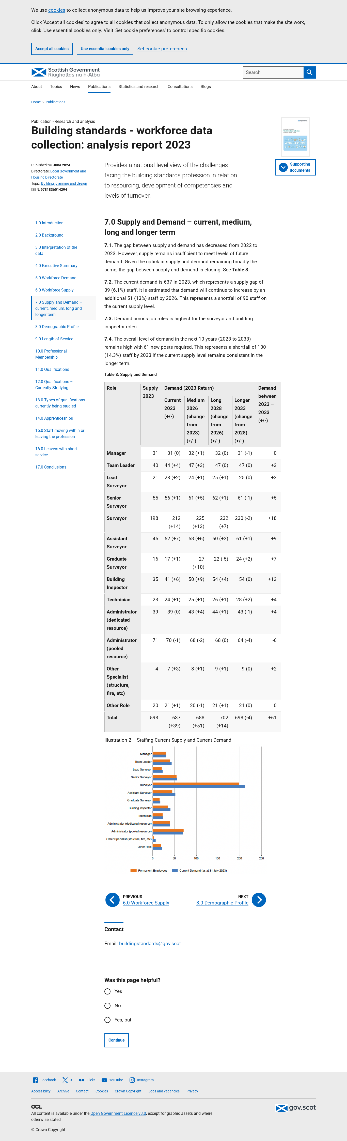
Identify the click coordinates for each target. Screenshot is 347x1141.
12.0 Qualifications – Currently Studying (54, 384)
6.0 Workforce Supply (54, 290)
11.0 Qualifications (52, 369)
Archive (63, 1091)
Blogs (206, 86)
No (118, 1005)
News (75, 86)
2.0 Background (49, 235)
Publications (99, 86)
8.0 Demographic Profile (56, 326)
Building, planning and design (64, 183)
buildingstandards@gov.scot (150, 943)
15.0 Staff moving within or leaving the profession (59, 433)
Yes (118, 991)
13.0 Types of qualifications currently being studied (60, 403)
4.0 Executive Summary (56, 265)
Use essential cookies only (105, 48)
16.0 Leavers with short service (56, 451)
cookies (56, 10)
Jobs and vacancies (164, 1091)
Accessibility (41, 1091)
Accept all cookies (52, 48)
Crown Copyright (128, 1091)
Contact (82, 1091)
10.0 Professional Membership (51, 354)
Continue (116, 1040)
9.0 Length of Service (54, 339)
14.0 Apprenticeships (54, 418)
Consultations (180, 86)
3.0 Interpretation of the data (56, 250)
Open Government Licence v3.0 (118, 1113)
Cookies (102, 1091)
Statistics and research (139, 86)
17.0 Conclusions (50, 467)
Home (36, 102)
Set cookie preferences (162, 49)
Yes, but (123, 1020)
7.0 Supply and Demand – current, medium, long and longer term (58, 308)
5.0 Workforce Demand (55, 277)
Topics (56, 86)
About (36, 86)
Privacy (192, 1091)
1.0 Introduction (49, 223)
